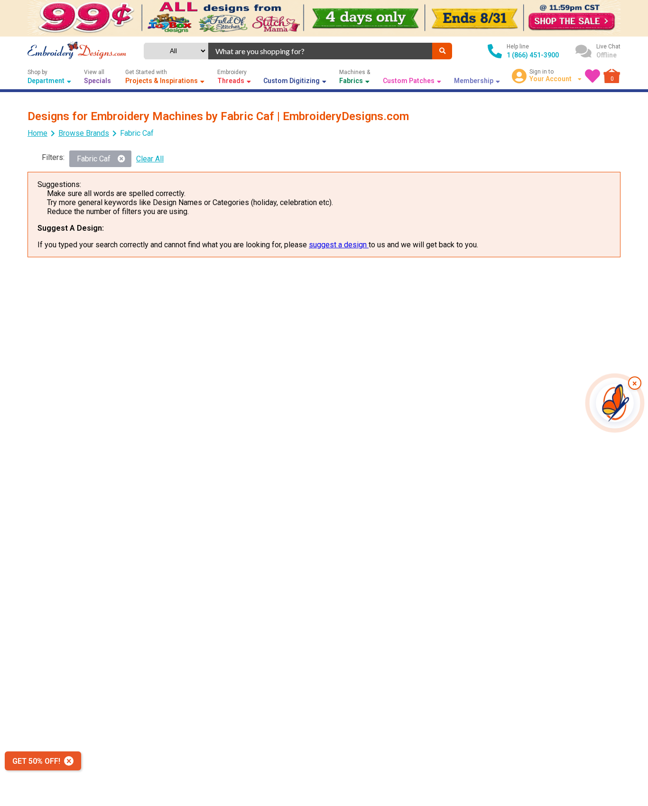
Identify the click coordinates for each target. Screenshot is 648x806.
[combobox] (320, 51)
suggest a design (339, 244)
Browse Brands (83, 133)
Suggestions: (59, 184)
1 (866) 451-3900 (533, 55)
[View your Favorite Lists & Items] (592, 76)
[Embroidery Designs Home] (77, 51)
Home (37, 133)
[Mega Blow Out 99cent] (324, 18)
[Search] (442, 51)
